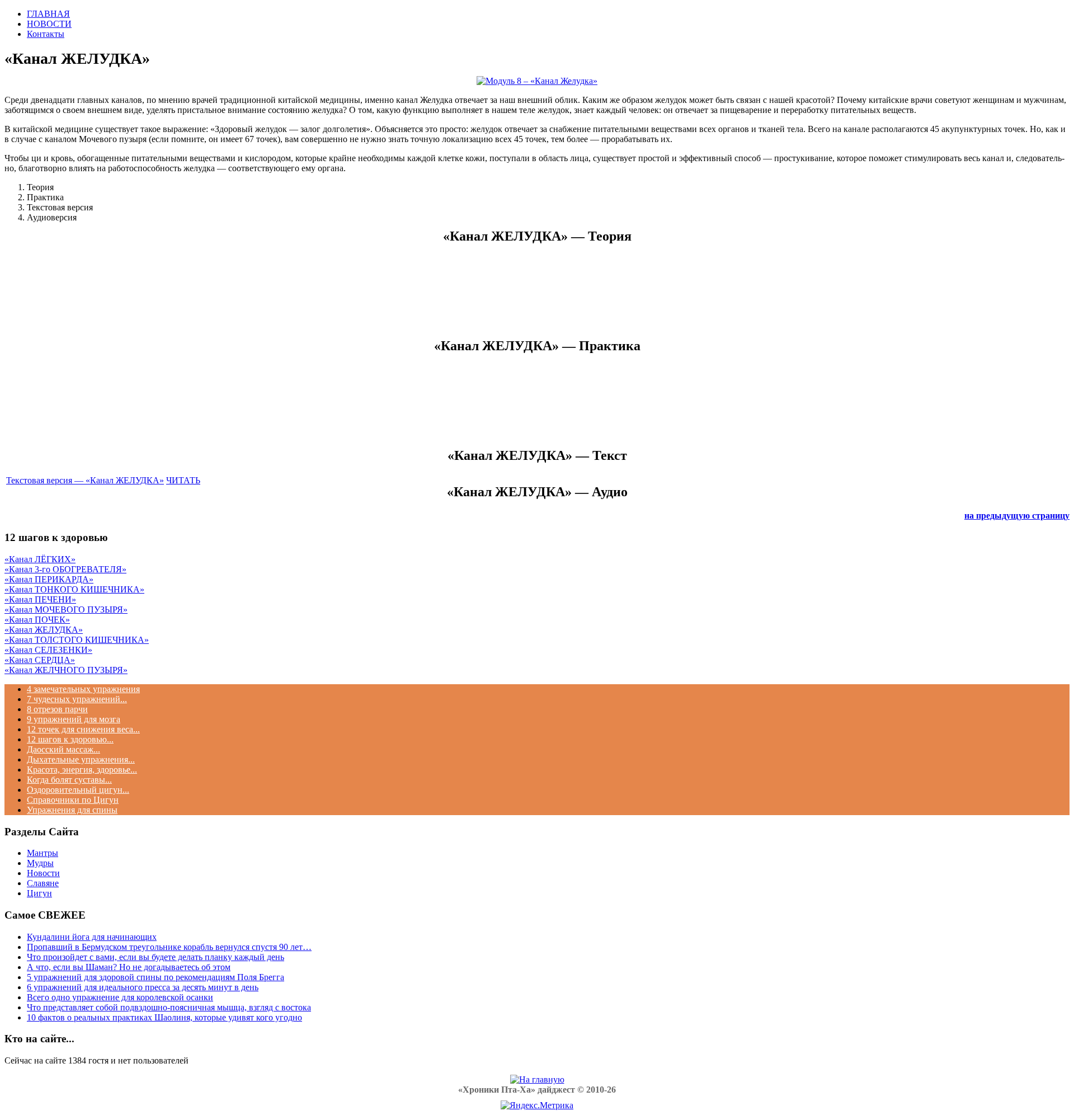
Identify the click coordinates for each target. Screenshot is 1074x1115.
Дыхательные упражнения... (81, 759)
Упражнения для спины (72, 810)
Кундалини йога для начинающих (92, 937)
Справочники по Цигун (73, 800)
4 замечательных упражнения (83, 689)
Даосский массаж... (63, 749)
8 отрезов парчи (57, 709)
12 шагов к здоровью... (70, 739)
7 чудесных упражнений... (77, 699)
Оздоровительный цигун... (78, 789)
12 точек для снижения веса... (83, 729)
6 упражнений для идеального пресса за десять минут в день (142, 987)
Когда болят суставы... (69, 779)
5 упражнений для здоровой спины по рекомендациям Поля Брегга (155, 977)
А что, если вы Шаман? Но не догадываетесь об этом (128, 967)
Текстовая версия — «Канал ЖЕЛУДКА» (85, 480)
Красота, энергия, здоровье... (82, 769)
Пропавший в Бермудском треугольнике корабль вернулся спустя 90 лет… (169, 947)
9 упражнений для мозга (73, 719)
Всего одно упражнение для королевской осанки (120, 997)
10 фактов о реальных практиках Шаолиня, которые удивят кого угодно (164, 1017)
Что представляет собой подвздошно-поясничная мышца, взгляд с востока (169, 1007)
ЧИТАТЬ (183, 480)
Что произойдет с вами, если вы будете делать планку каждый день (155, 957)
